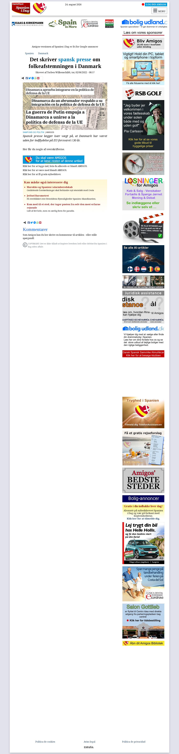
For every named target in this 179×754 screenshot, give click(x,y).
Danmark (43, 53)
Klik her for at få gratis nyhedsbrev (42, 174)
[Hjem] (21, 8)
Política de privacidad (133, 741)
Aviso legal (89, 741)
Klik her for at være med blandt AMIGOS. (45, 170)
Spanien (29, 53)
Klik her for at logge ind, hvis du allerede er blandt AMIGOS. (55, 166)
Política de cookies (45, 741)
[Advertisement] (65, 37)
